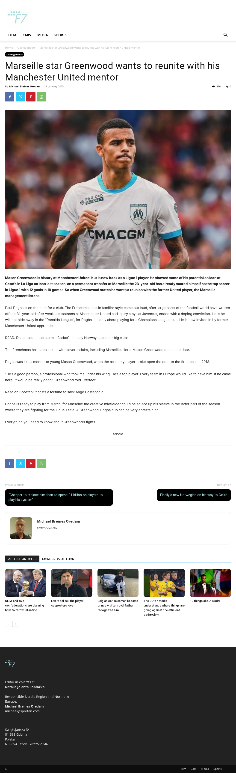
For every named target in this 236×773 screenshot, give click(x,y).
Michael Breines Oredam (25, 86)
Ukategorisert (26, 48)
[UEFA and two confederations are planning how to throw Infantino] (25, 583)
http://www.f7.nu (47, 527)
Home (9, 48)
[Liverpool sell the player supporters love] (71, 583)
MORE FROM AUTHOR (58, 559)
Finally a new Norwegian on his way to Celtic (193, 495)
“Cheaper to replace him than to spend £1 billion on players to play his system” (56, 497)
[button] (225, 35)
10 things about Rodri (205, 601)
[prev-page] (8, 624)
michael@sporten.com (22, 711)
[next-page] (15, 624)
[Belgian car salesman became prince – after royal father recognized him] (118, 583)
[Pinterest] (30, 96)
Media (42, 35)
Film (12, 35)
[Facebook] (9, 96)
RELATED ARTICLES (22, 559)
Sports (60, 35)
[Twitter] (20, 96)
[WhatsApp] (41, 96)
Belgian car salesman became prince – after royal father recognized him (117, 605)
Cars (27, 35)
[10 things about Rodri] (210, 583)
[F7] (17, 26)
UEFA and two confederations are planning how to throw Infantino (24, 605)
